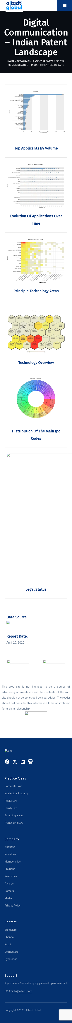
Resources (24, 61)
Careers (9, 890)
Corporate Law (13, 786)
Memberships (13, 861)
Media (8, 898)
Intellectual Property (16, 793)
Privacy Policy (12, 905)
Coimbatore (11, 951)
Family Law (11, 808)
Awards (9, 883)
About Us (10, 846)
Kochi (8, 944)
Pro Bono (10, 868)
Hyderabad (11, 959)
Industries (10, 854)
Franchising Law (14, 822)
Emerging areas (14, 815)
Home (10, 61)
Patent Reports (43, 61)
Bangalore (11, 929)
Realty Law (11, 800)
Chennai (9, 937)
